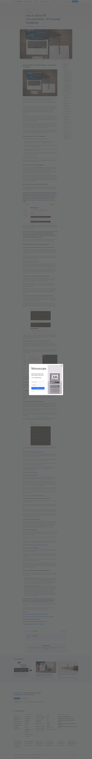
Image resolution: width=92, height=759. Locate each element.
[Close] (62, 365)
